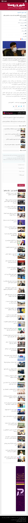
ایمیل (24, 33)
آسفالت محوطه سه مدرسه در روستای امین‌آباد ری (11, 302)
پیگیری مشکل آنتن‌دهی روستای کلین (10, 444)
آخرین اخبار (21, 191)
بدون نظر (23, 31)
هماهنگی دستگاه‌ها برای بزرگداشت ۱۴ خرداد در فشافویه (10, 396)
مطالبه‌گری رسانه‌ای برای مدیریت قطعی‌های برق (10, 234)
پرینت (24, 36)
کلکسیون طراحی (19, 521)
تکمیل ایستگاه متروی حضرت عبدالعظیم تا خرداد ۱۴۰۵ (11, 451)
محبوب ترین (14, 191)
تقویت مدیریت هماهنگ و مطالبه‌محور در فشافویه (12, 129)
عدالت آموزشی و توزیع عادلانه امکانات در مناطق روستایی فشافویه (10, 288)
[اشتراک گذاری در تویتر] (21, 106)
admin (20, 20)
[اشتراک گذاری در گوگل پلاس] (16, 106)
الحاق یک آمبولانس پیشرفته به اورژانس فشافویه (11, 376)
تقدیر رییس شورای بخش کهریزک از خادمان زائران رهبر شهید (10, 329)
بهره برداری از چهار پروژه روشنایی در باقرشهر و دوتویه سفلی (10, 281)
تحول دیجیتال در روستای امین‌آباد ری (10, 363)
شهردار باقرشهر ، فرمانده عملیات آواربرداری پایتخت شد (11, 423)
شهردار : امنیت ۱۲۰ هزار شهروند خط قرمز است (11, 410)
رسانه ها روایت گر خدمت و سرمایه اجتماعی (10, 221)
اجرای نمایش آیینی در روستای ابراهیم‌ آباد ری (11, 349)
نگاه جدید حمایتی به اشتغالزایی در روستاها (10, 430)
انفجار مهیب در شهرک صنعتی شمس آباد (12, 144)
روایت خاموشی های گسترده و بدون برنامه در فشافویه (11, 309)
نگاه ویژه (19, 12)
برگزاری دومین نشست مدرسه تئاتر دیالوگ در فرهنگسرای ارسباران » (13, 122)
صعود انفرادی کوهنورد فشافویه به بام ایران (10, 322)
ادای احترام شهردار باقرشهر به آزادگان (13, 139)
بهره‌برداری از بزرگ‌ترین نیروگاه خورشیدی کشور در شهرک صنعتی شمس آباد (10, 201)
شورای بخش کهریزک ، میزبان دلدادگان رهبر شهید (11, 342)
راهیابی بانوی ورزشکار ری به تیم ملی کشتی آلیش (11, 275)
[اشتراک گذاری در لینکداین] (13, 106)
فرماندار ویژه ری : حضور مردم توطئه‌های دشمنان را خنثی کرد (11, 437)
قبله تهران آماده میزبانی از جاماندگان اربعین (12, 268)
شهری (23, 12)
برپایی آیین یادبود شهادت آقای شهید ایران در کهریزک (11, 295)
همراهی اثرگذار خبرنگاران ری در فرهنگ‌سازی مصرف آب (10, 207)
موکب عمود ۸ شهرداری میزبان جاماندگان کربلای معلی (11, 261)
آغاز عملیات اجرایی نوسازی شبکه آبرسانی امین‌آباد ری (10, 356)
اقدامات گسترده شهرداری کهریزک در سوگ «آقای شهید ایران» (10, 336)
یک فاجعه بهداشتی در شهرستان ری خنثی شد (10, 390)
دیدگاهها (6, 191)
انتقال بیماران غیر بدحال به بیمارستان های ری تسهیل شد (11, 315)
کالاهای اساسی (11, 102)
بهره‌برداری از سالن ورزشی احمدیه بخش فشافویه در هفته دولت (10, 403)
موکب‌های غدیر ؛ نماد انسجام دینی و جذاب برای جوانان (10, 383)
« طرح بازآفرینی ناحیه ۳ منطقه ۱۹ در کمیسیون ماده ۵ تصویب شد (13, 118)
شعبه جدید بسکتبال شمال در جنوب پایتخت (10, 417)
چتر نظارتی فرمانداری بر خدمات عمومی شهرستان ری (12, 134)
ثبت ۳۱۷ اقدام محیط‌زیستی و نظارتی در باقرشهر (11, 241)
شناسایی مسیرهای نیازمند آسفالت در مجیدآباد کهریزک (10, 214)
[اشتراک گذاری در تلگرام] (18, 106)
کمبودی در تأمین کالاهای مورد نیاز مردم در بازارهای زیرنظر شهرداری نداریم (14, 16)
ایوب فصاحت (17, 102)
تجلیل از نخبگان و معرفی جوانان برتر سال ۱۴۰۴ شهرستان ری (10, 457)
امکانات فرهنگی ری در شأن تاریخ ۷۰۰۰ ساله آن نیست (10, 369)
